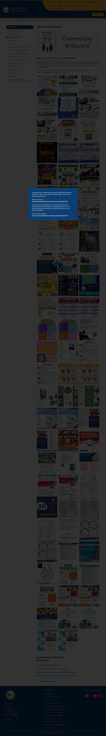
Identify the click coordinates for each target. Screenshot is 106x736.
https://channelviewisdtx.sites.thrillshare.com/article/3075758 (50, 201)
